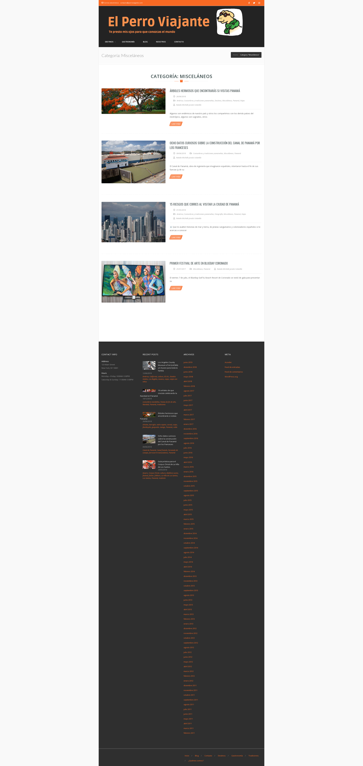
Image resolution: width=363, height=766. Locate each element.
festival (145, 475)
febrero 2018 (189, 386)
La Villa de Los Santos (169, 475)
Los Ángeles (153, 379)
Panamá (236, 100)
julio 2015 (188, 500)
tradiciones (161, 404)
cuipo (175, 424)
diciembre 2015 (190, 476)
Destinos (218, 100)
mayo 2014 (188, 562)
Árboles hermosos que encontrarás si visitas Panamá (205, 90)
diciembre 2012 (190, 628)
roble (175, 427)
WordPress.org (231, 376)
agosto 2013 (189, 595)
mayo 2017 (188, 405)
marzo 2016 (189, 467)
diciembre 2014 (190, 533)
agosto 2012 (189, 647)
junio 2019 (188, 362)
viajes (167, 379)
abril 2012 (188, 666)
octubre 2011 (189, 695)
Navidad (146, 404)
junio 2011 (188, 714)
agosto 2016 (189, 443)
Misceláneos (227, 100)
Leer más (176, 123)
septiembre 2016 (191, 438)
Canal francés (162, 450)
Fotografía (219, 214)
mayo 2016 (188, 457)
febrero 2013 (189, 619)
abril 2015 (188, 514)
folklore (157, 475)
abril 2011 (188, 723)
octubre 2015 (189, 486)
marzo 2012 (189, 671)
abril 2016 (188, 462)
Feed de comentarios (234, 372)
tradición (162, 478)
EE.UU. (166, 376)
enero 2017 (188, 424)
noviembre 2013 (190, 581)
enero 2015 (188, 528)
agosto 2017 (189, 391)
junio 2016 (188, 452)
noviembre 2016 (190, 433)
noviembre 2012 (190, 633)
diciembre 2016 (190, 429)
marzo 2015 (189, 519)
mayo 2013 (188, 604)
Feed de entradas (232, 367)
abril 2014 (188, 566)
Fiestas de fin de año (168, 402)
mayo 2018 (188, 376)
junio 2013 (188, 600)
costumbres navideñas (151, 402)
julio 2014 (188, 557)
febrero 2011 (189, 733)
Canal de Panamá (149, 450)
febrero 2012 (189, 676)
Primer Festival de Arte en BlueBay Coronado (199, 263)
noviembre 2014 (190, 538)
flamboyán (147, 427)
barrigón (152, 424)
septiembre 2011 (191, 699)
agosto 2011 (189, 704)
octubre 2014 (189, 543)
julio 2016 (188, 448)
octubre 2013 (189, 585)
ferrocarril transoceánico (158, 453)
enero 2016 (188, 471)
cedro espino (161, 424)
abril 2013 (188, 609)
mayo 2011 (188, 718)
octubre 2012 (189, 638)
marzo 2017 (189, 414)
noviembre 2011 (190, 690)
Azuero (145, 473)
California (153, 376)
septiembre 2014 (191, 547)
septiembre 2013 (191, 590)
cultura (160, 376)
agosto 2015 (189, 495)
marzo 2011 (189, 728)
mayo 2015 (188, 509)
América (180, 100)
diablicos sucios (172, 473)
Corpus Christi (154, 473)
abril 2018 (188, 381)
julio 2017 (188, 395)
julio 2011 (188, 709)
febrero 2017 (189, 419)
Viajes (242, 100)
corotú (169, 424)
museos (161, 379)
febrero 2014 (189, 571)
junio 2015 (188, 505)
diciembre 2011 (190, 685)
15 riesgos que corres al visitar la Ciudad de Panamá (204, 204)
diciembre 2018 (190, 367)
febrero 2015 (189, 524)
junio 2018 (188, 372)
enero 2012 (188, 680)
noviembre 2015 (190, 481)
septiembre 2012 (191, 642)
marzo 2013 (189, 614)
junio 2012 (188, 657)
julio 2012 (188, 652)
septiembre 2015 (191, 490)
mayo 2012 (188, 661)
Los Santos (147, 478)
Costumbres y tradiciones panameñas (199, 100)
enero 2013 (188, 623)
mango (162, 427)
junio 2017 (188, 400)
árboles (145, 424)
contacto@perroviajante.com (131, 3)
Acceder (228, 362)
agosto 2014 (189, 552)
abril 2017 (188, 410)
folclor (151, 475)
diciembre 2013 (190, 576)
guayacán (155, 427)
